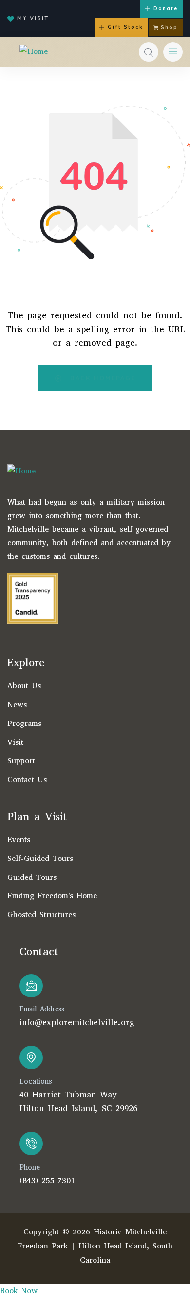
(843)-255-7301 (47, 1180)
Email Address (41, 1008)
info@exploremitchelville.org (76, 1022)
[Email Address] (31, 985)
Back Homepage (101, 378)
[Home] (33, 52)
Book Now (19, 1290)
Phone (29, 1167)
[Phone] (31, 1143)
